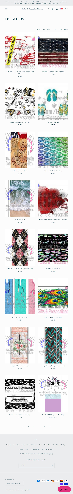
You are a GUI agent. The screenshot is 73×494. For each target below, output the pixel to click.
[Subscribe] (52, 465)
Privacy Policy (60, 445)
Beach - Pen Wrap (20, 219)
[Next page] (50, 426)
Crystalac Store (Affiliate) (29, 445)
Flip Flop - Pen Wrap (53, 122)
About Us (16, 445)
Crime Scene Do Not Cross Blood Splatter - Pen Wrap (20, 72)
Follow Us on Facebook (46, 445)
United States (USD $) (13, 483)
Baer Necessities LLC (14, 490)
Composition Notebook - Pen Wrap (19, 414)
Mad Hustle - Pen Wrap (53, 268)
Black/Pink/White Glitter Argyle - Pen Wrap (20, 268)
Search (8, 445)
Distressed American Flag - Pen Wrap (53, 71)
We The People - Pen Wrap (20, 171)
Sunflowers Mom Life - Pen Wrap (20, 122)
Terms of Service (47, 449)
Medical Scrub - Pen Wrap (20, 317)
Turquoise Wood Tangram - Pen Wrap (53, 366)
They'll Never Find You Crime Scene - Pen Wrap (53, 219)
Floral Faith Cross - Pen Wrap (20, 366)
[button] (6, 8)
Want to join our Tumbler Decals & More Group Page (36, 454)
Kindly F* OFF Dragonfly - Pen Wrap (53, 414)
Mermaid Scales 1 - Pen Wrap (53, 171)
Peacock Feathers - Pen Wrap (53, 317)
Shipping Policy (35, 449)
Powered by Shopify (25, 490)
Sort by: (38, 29)
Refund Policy (23, 449)
